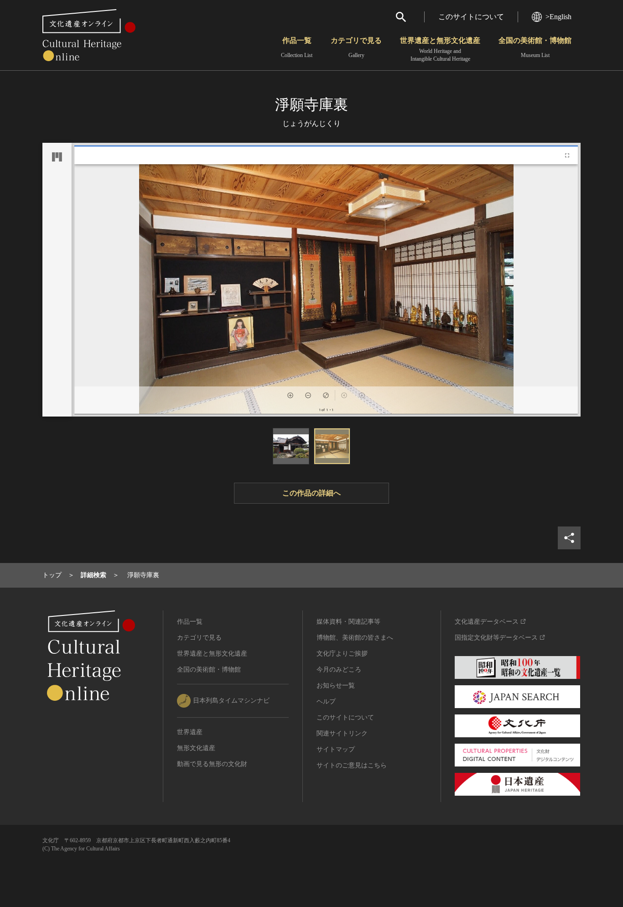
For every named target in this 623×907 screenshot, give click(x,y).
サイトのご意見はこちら (352, 765)
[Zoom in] (290, 395)
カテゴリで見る (356, 47)
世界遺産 (189, 732)
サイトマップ (336, 749)
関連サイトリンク (342, 733)
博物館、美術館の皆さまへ (355, 637)
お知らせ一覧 (336, 685)
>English (558, 17)
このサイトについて (471, 17)
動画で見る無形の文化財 (212, 764)
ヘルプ (326, 701)
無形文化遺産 (196, 748)
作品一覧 (296, 47)
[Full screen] (567, 155)
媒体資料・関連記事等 (348, 621)
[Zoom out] (308, 395)
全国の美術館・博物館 (534, 47)
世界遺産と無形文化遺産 (440, 49)
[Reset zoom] (326, 395)
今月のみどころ (339, 669)
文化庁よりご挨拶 (342, 653)
